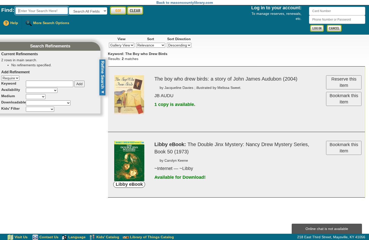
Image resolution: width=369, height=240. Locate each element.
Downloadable (13, 102)
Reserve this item (343, 82)
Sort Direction (179, 39)
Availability (10, 90)
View (121, 39)
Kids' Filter (10, 108)
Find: (7, 10)
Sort (150, 39)
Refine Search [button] (102, 77)
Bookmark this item (344, 98)
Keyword (8, 83)
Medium (8, 96)
